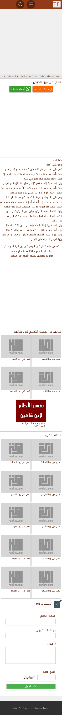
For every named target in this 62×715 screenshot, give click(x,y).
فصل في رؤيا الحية (21, 526)
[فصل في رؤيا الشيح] (46, 514)
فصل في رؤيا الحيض (10, 76)
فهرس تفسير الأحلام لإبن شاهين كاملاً (33, 425)
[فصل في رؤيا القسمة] (15, 578)
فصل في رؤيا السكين (50, 591)
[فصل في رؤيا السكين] (46, 578)
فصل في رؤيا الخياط (21, 559)
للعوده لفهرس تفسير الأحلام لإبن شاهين (31, 255)
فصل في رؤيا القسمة (20, 591)
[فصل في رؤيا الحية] (15, 514)
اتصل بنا (46, 708)
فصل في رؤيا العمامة (50, 462)
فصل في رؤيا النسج (51, 559)
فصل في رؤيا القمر (51, 391)
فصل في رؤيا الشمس (20, 391)
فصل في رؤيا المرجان (50, 494)
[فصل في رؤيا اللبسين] (15, 482)
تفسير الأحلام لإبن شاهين (29, 76)
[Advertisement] (31, 42)
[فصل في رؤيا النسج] (46, 546)
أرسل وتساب (18, 89)
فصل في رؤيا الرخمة (51, 359)
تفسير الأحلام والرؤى (49, 76)
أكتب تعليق (40, 89)
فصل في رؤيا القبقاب (20, 462)
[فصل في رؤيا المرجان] (46, 482)
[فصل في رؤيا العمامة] (46, 450)
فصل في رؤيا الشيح (51, 526)
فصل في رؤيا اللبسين (20, 494)
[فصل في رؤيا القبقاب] (15, 450)
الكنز (59, 76)
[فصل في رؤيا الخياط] (15, 546)
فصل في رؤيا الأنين (21, 359)
